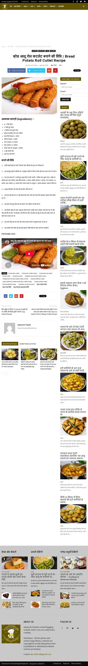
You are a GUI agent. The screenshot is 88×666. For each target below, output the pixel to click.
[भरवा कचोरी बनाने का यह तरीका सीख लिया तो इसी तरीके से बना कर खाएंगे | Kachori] (10, 354)
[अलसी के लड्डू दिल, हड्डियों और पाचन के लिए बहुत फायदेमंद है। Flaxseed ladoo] (73, 129)
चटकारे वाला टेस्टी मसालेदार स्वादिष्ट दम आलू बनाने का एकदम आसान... (72, 456)
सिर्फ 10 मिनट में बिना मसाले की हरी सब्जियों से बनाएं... (71, 500)
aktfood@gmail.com (42, 654)
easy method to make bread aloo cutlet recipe (17, 281)
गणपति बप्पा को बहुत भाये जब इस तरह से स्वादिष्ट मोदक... (78, 595)
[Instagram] (77, 1)
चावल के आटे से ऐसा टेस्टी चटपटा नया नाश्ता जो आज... (72, 328)
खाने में (23, 359)
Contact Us (25, 1)
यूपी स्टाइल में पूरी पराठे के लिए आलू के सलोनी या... (72, 157)
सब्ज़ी (45, 6)
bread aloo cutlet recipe (29, 273)
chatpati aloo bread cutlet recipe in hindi (15, 279)
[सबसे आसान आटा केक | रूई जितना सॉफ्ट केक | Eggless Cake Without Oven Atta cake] (73, 299)
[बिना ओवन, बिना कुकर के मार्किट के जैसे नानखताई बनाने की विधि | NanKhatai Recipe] (6, 605)
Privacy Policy (43, 1)
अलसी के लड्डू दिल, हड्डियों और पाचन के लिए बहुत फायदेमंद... (71, 115)
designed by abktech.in (37, 664)
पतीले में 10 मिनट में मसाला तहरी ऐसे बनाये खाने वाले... (72, 243)
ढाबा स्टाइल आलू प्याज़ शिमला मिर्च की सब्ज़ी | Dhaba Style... (48, 605)
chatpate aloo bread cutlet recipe (35, 276)
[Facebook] (73, 1)
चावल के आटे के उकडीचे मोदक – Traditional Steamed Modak (71, 577)
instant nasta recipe (40, 281)
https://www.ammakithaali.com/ (27, 328)
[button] (83, 6)
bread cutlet (6, 276)
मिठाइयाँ (52, 6)
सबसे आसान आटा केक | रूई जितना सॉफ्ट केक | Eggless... (73, 286)
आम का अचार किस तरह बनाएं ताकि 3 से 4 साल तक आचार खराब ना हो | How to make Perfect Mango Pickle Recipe (44, 311)
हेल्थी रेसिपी (52, 51)
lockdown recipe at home (26, 284)
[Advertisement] (44, 27)
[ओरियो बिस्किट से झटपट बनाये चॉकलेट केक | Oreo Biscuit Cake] (6, 595)
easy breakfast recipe (37, 279)
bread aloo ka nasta (46, 273)
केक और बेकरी (64, 312)
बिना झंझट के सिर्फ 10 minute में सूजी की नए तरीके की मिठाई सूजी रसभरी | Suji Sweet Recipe (14, 311)
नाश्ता (25, 6)
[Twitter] (81, 1)
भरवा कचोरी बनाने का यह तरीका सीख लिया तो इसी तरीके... (72, 200)
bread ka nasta (17, 276)
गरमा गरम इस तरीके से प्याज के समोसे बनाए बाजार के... (73, 412)
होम (11, 6)
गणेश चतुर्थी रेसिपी (65, 572)
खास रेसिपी (17, 6)
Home (4, 46)
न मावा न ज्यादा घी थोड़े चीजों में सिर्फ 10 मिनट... (78, 604)
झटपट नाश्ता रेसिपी (7, 287)
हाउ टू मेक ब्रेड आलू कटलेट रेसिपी (21, 287)
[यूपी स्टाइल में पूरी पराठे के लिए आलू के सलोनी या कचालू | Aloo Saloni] (73, 170)
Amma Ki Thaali (32, 65)
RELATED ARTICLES (10, 344)
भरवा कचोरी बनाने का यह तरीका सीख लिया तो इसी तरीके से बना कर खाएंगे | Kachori (10, 364)
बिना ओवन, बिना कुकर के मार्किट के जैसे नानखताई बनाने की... (19, 605)
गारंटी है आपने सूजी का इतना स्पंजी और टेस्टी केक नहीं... (14, 577)
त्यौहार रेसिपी (41, 51)
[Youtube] (84, 1)
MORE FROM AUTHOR (28, 344)
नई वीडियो (61, 6)
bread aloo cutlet (14, 273)
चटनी (38, 6)
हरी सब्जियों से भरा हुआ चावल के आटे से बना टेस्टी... (72, 369)
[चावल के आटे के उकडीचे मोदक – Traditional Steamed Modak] (73, 563)
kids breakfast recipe (9, 284)
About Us (34, 1)
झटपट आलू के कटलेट (42, 284)
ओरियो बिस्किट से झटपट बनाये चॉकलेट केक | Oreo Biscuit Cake (19, 595)
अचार (31, 6)
